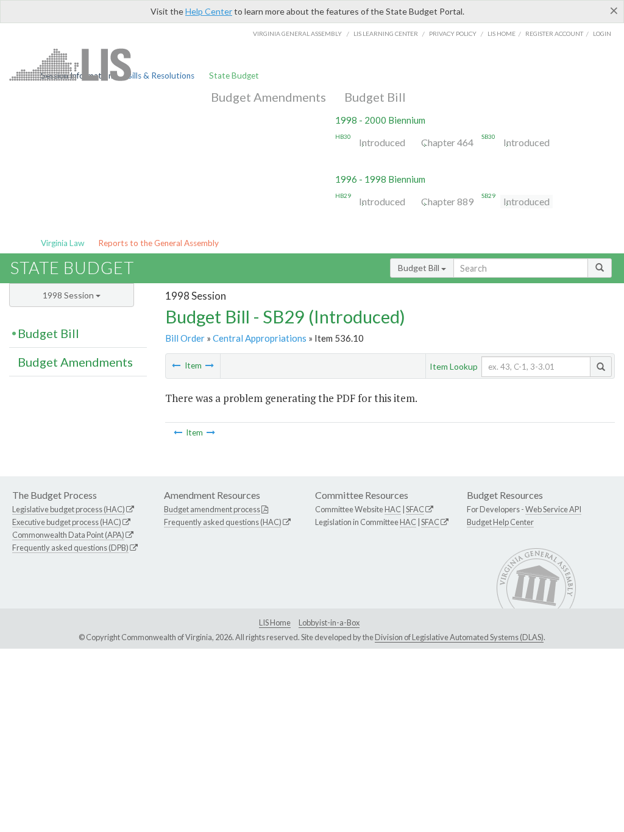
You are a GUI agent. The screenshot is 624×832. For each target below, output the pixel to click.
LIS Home (275, 622)
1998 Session (69, 295)
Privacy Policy (453, 33)
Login (602, 33)
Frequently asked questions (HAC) (223, 522)
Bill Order (185, 338)
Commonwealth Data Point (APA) (68, 535)
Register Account (554, 33)
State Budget (234, 75)
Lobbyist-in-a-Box (329, 622)
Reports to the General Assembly (158, 243)
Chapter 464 (447, 142)
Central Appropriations (260, 338)
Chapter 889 (447, 201)
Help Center (208, 11)
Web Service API (553, 509)
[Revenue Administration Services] (176, 365)
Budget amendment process (212, 509)
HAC (393, 509)
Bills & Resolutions (160, 75)
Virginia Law (62, 243)
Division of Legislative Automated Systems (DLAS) (459, 637)
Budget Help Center (500, 522)
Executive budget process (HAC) (66, 522)
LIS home (502, 33)
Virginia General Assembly (297, 33)
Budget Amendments (268, 97)
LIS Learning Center (385, 33)
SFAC (415, 509)
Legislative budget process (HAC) (68, 509)
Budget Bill (375, 97)
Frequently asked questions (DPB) (70, 547)
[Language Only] (209, 365)
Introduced (382, 142)
